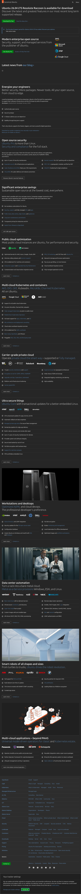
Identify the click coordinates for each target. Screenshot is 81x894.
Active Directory (8, 521)
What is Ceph (32, 783)
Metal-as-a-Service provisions (17, 589)
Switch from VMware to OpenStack (14, 225)
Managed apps (32, 791)
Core (45, 839)
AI (29, 850)
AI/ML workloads (21, 330)
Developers (41, 810)
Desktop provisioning (50, 846)
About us (30, 863)
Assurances (31, 825)
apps (32, 210)
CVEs (64, 823)
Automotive (31, 856)
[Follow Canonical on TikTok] (50, 868)
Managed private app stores (12, 423)
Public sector (46, 856)
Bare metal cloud (9, 601)
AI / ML (4, 795)
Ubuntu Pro (8, 143)
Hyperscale (31, 814)
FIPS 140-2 (47, 164)
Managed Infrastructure (50, 850)
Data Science (39, 795)
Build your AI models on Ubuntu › (11, 132)
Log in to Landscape (63, 829)
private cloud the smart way (27, 358)
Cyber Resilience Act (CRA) (11, 168)
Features (30, 806)
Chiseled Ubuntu (46, 833)
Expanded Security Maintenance (27, 265)
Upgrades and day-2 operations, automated (16, 377)
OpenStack (14, 334)
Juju (61, 604)
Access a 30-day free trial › (22, 51)
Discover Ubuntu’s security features (13, 178)
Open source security (64, 850)
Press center (62, 863)
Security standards (56, 823)
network (51, 612)
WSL (31, 533)
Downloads (5, 839)
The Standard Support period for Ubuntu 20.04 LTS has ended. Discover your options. (30, 29)
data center (15, 214)
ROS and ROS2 (17, 679)
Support (35, 780)
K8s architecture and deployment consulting (16, 322)
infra (26, 210)
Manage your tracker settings (11, 889)
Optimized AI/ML (11, 506)
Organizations (32, 810)
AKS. (4, 288)
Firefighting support (67, 842)
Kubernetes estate (65, 741)
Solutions (4, 850)
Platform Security (33, 823)
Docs (53, 783)
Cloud (3, 818)
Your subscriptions (33, 842)
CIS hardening (51, 254)
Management (50, 802)
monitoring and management (56, 525)
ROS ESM (31, 799)
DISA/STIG (47, 168)
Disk (45, 612)
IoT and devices (32, 853)
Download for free (8, 21)
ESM (41, 823)
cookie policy (55, 885)
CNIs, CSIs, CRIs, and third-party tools (20, 337)
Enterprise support (9, 265)
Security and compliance (15, 146)
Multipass (9, 535)
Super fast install (9, 608)
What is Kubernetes (34, 787)
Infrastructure (38, 850)
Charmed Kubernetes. (53, 288)
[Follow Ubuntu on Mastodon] (29, 868)
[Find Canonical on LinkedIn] (38, 868)
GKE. (15, 288)
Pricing (52, 842)
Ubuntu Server (6, 814)
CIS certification (48, 682)
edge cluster (22, 214)
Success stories (39, 806)
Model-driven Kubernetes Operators (14, 315)
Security (6, 210)
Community (47, 799)
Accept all (25, 889)
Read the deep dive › (22, 21)
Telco (52, 856)
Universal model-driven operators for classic (26, 741)
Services (47, 806)
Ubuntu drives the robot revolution (46, 667)
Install (30, 780)
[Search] (72, 2)
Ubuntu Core (9, 403)
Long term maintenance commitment (14, 217)
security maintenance (15, 370)
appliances (31, 214)
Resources (60, 787)
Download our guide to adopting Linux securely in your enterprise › (20, 130)
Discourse (58, 842)
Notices (69, 823)
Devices (59, 846)
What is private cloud (50, 818)
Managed (40, 783)
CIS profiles (7, 171)
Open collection (48, 761)
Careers (45, 863)
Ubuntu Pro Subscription (35, 846)
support (12, 210)
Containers (5, 833)
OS (30, 318)
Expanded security (9, 164)
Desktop (30, 839)
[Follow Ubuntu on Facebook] (34, 868)
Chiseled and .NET (57, 833)
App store (31, 802)
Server (36, 839)
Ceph (3, 783)
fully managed (67, 358)
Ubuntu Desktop (6, 810)
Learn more (6, 276)
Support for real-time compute (13, 450)
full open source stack (24, 525)
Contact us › (16, 276)
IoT (3, 802)
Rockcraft (31, 835)
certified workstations (63, 533)
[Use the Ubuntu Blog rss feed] (54, 868)
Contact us (6, 863)
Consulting (47, 783)
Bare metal (7, 334)
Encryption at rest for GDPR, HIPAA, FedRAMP (17, 373)
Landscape (5, 829)
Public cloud (7, 214)
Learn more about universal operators (13, 767)
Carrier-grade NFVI (9, 385)
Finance (58, 856)
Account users (44, 842)
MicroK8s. (35, 288)
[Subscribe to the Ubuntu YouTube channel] (46, 868)
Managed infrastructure (9, 791)
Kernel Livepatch (49, 160)
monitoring (15, 604)
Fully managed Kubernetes (11, 311)
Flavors (48, 810)
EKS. (9, 288)
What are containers (34, 833)
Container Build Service (70, 833)
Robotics (4, 799)
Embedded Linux (40, 802)
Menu (77, 2)
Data (32, 850)
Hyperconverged (49, 370)
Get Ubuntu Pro (7, 51)
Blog (49, 863)
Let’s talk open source (9, 231)
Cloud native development (45, 853)
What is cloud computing (35, 818)
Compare (44, 829)
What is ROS (38, 799)
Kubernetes (23, 318)
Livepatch (46, 823)
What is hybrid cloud (63, 818)
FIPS (45, 254)
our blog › (28, 65)
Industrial (39, 856)
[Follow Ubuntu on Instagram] (42, 868)
